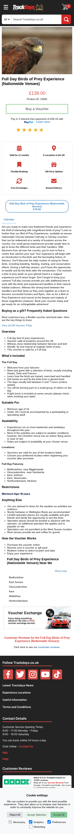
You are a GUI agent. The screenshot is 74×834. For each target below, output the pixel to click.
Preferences (59, 822)
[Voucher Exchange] (37, 618)
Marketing (39, 826)
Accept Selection (36, 814)
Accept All (58, 814)
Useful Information (15, 699)
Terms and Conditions (17, 707)
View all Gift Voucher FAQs (17, 325)
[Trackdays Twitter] (20, 678)
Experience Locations (17, 692)
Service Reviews (56, 782)
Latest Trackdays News (18, 685)
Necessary (19, 822)
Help (5, 758)
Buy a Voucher (37, 109)
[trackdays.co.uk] (28, 10)
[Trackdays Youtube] (45, 678)
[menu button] (6, 7)
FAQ (5, 752)
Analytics (39, 822)
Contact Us (26, 746)
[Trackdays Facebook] (8, 678)
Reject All (15, 814)
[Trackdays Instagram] (32, 678)
